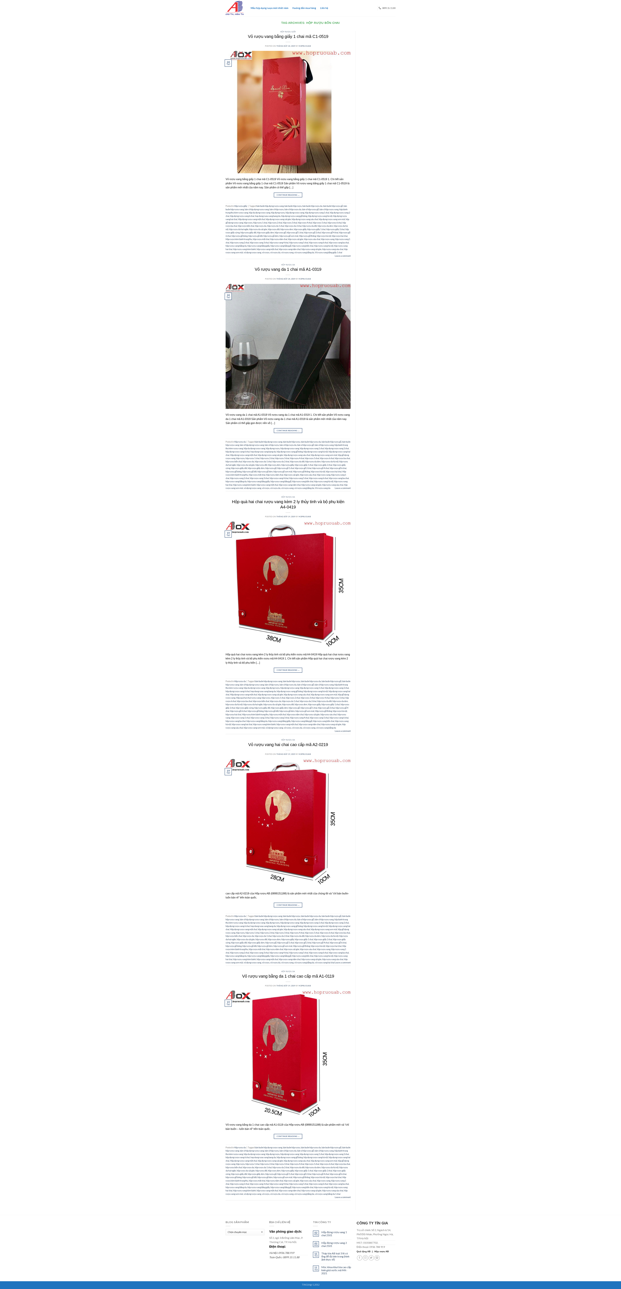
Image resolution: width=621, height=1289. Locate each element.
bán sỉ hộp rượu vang (329, 209)
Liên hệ (324, 8)
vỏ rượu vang (287, 252)
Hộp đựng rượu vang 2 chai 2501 (334, 1244)
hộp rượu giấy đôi (248, 232)
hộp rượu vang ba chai (339, 242)
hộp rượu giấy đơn (265, 232)
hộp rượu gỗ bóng (240, 236)
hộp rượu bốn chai (246, 226)
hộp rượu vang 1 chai (240, 717)
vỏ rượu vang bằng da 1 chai (327, 1194)
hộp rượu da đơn (325, 226)
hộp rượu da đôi (309, 226)
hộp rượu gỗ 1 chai (295, 232)
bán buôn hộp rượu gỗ (333, 206)
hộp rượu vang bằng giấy (258, 246)
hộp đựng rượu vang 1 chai (317, 212)
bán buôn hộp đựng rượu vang (270, 206)
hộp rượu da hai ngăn (238, 229)
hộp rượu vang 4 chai (279, 242)
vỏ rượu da (275, 252)
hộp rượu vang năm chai (290, 249)
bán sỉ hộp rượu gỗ (310, 209)
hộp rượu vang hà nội (323, 246)
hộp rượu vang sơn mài (254, 727)
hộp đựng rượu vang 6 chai (242, 216)
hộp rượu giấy (300, 229)
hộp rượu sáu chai (312, 239)
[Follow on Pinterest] (377, 1257)
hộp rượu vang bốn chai (302, 246)
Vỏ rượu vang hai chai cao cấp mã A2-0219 (288, 744)
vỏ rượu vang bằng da (304, 252)
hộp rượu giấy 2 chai (335, 229)
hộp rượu (248, 222)
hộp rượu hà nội (324, 236)
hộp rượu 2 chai (275, 222)
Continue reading (288, 195)
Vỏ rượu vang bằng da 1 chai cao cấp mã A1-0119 (288, 976)
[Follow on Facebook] (359, 1257)
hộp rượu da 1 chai (275, 226)
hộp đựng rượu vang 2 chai (337, 448)
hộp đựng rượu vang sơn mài (332, 219)
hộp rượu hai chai (340, 236)
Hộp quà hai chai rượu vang (248, 697)
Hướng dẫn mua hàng (304, 8)
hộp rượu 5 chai (320, 222)
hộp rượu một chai (261, 239)
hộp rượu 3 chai (290, 222)
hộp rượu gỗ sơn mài (288, 236)
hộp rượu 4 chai (305, 222)
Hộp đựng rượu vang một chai (251, 219)
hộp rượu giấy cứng (245, 708)
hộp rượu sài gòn (295, 239)
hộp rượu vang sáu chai (332, 249)
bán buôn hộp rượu (293, 206)
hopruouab (305, 46)
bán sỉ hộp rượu (277, 209)
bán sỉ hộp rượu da (292, 209)
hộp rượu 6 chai (335, 222)
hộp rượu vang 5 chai (298, 242)
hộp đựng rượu (278, 212)
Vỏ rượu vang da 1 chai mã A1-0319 (288, 269)
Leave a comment (343, 256)
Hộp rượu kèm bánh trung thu (239, 239)
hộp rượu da (260, 226)
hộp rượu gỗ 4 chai (330, 232)
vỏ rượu (265, 252)
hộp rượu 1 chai (260, 222)
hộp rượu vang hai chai (242, 724)
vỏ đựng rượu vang (252, 252)
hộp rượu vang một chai (267, 249)
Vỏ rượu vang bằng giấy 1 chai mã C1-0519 (288, 36)
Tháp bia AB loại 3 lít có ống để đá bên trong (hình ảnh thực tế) (335, 1256)
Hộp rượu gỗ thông (307, 236)
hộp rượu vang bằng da (236, 246)
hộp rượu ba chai (342, 458)
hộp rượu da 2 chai (293, 226)
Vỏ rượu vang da (322, 488)
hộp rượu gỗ (280, 232)
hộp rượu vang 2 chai (239, 242)
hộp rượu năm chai (278, 239)
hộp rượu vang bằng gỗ (281, 246)
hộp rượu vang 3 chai (259, 242)
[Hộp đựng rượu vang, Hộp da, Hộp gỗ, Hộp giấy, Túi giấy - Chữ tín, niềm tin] (235, 8)
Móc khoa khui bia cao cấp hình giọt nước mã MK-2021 (336, 1270)
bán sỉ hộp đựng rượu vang (257, 209)
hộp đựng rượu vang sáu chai (305, 219)
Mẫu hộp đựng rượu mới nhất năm (269, 8)
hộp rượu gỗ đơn (271, 236)
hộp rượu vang (327, 239)
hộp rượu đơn (286, 229)
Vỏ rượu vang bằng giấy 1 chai (328, 252)
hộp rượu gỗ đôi (255, 236)
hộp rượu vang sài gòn (311, 249)
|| (365, 1251)
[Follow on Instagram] (365, 1257)
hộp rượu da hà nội (329, 461)
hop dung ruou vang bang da (267, 216)
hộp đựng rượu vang (295, 212)
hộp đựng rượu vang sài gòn (278, 219)
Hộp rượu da (288, 265)
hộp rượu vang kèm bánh (244, 249)
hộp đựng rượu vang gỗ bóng (294, 216)
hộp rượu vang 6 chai (318, 242)
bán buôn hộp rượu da (312, 206)
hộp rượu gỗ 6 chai (338, 468)
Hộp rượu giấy (288, 32)
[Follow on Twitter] (371, 1257)
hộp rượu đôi (274, 229)
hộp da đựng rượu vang (259, 212)
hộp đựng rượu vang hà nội (320, 216)
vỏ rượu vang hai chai (324, 962)
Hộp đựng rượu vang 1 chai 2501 (334, 1234)
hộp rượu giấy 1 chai (316, 229)
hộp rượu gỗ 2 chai (312, 232)
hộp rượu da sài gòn (258, 229)
